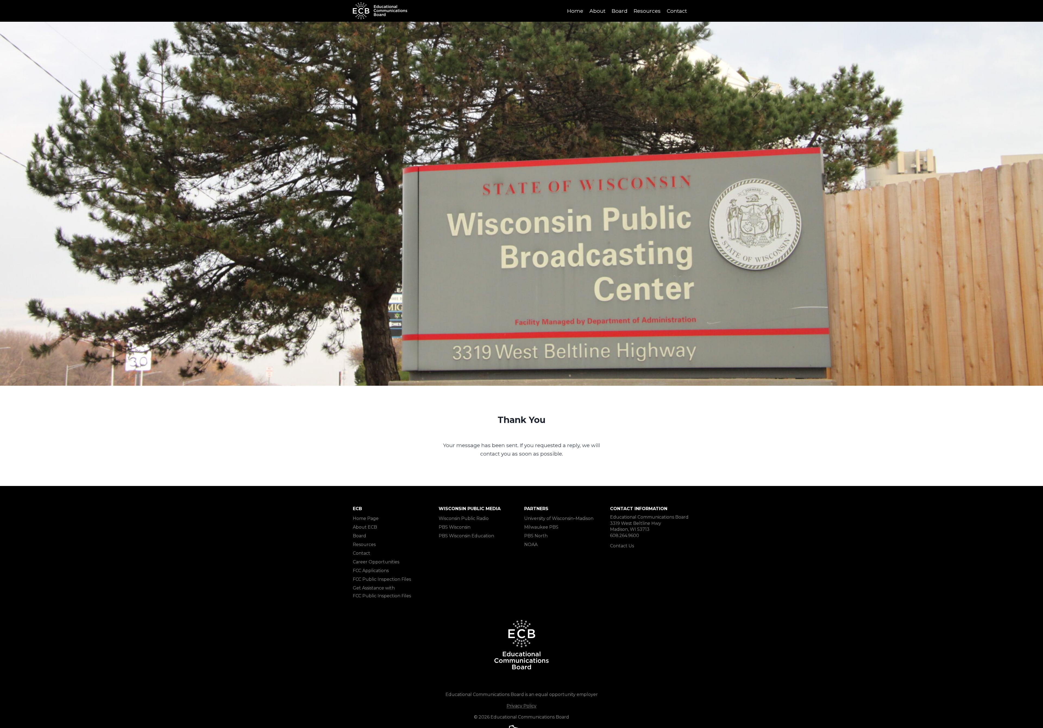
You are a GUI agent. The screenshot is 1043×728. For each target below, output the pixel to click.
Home (575, 11)
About (597, 11)
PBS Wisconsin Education (466, 535)
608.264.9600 (624, 535)
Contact (677, 11)
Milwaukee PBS (541, 527)
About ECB (365, 527)
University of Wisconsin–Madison (558, 518)
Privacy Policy (521, 705)
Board (619, 11)
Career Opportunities (376, 561)
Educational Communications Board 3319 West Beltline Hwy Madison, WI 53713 (649, 523)
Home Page (366, 518)
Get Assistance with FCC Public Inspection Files (382, 591)
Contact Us (622, 545)
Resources (647, 11)
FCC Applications (371, 570)
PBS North (536, 535)
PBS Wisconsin (454, 527)
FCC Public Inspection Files (382, 579)
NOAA (531, 544)
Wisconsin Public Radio (464, 518)
